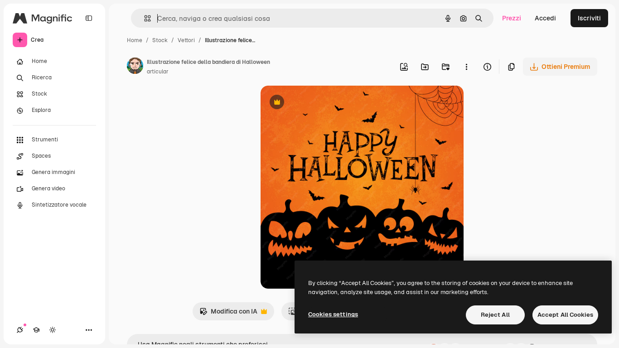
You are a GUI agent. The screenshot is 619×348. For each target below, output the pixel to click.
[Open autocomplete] (143, 18)
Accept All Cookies (565, 315)
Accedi (545, 18)
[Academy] (36, 330)
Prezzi (511, 18)
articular (158, 71)
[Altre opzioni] (466, 67)
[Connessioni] (20, 330)
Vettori (186, 40)
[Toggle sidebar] (89, 18)
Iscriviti (589, 18)
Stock (160, 40)
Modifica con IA (228, 313)
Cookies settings (333, 314)
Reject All (495, 315)
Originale (320, 103)
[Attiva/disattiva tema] (52, 330)
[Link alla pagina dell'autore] (135, 67)
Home (134, 40)
